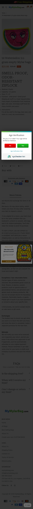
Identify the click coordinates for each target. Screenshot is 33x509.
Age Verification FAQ (17, 151)
